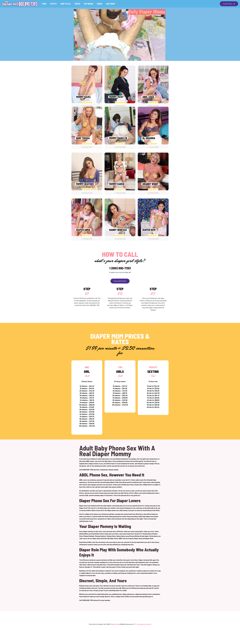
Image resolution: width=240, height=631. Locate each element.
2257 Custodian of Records (142, 624)
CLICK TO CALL (227, 4)
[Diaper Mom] (20, 3)
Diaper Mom (115, 624)
